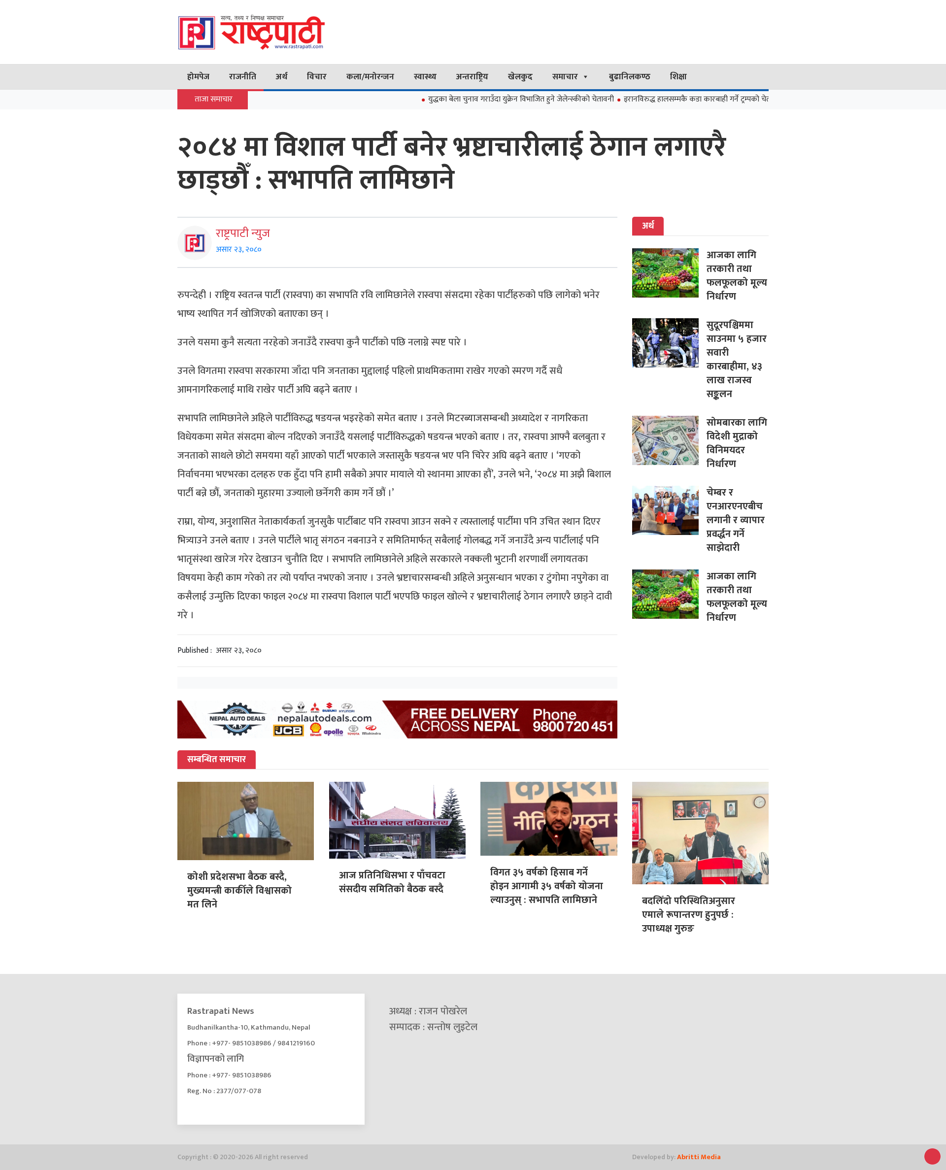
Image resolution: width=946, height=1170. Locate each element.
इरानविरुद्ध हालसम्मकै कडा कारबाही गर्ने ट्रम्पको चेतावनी (669, 99)
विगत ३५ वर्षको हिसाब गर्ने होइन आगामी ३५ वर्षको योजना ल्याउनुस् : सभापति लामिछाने (546, 886)
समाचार (565, 77)
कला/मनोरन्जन (370, 77)
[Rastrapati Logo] (271, 32)
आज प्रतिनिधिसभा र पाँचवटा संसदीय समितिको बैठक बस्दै (392, 882)
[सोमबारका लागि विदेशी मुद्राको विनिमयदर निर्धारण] (669, 440)
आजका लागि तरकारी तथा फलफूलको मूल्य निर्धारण (737, 276)
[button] (932, 1156)
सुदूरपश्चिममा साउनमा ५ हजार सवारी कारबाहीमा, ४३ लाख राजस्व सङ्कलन (737, 359)
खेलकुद (520, 77)
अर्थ (281, 77)
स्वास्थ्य (425, 77)
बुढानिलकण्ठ (629, 77)
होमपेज (198, 77)
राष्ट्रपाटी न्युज (243, 233)
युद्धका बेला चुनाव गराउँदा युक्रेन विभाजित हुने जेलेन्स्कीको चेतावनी (487, 99)
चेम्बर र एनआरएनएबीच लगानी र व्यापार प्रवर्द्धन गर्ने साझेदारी (736, 520)
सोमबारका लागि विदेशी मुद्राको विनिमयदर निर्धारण (737, 443)
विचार (317, 77)
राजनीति (242, 77)
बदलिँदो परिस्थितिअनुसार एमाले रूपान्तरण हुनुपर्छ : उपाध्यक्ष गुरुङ (688, 915)
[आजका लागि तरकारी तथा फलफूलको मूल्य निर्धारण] (669, 273)
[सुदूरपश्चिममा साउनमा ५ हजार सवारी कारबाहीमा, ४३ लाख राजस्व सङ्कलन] (669, 343)
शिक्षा (678, 77)
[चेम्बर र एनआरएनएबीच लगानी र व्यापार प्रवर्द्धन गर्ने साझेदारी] (669, 510)
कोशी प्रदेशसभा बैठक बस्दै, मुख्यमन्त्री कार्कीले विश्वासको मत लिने (239, 891)
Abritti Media (699, 1157)
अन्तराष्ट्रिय (472, 77)
